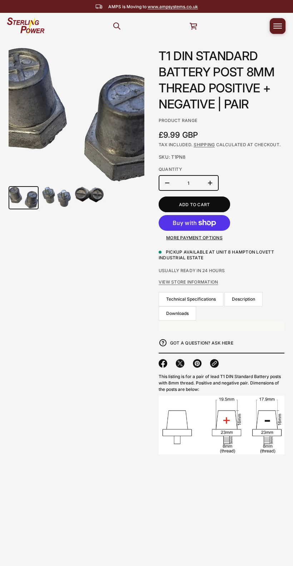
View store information (188, 282)
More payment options (194, 237)
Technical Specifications (191, 299)
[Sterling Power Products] (25, 26)
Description (243, 299)
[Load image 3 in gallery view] (89, 194)
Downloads (177, 313)
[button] (117, 26)
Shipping (204, 144)
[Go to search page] (117, 26)
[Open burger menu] (277, 26)
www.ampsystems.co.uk (173, 6)
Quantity (170, 169)
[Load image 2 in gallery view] (56, 197)
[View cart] (194, 26)
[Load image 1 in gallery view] (23, 198)
